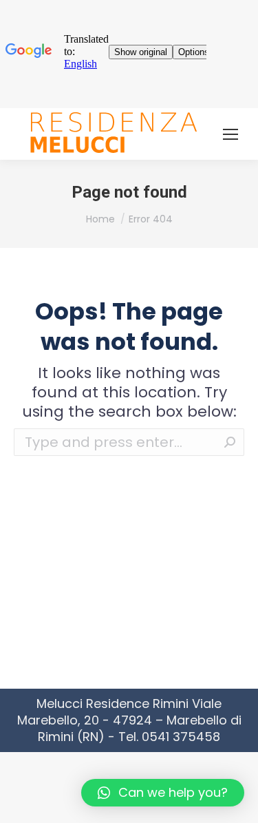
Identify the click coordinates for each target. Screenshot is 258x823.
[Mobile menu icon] (230, 134)
